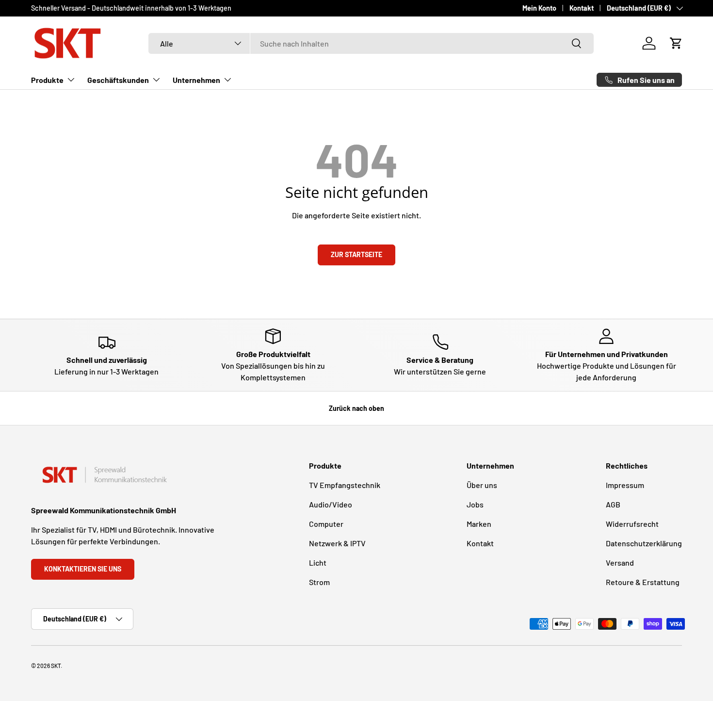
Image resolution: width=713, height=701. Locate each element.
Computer (326, 523)
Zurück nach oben (356, 408)
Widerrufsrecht (632, 523)
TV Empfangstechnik (344, 484)
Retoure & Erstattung (643, 582)
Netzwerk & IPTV (337, 543)
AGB (613, 504)
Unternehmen (196, 79)
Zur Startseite (356, 254)
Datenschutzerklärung (644, 543)
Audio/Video (330, 504)
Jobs (475, 504)
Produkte (47, 79)
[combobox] (371, 43)
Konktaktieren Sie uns (82, 569)
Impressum (625, 484)
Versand (620, 562)
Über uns (482, 484)
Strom (319, 582)
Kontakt (581, 8)
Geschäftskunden (118, 79)
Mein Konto (539, 8)
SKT (56, 665)
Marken (479, 523)
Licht (317, 562)
